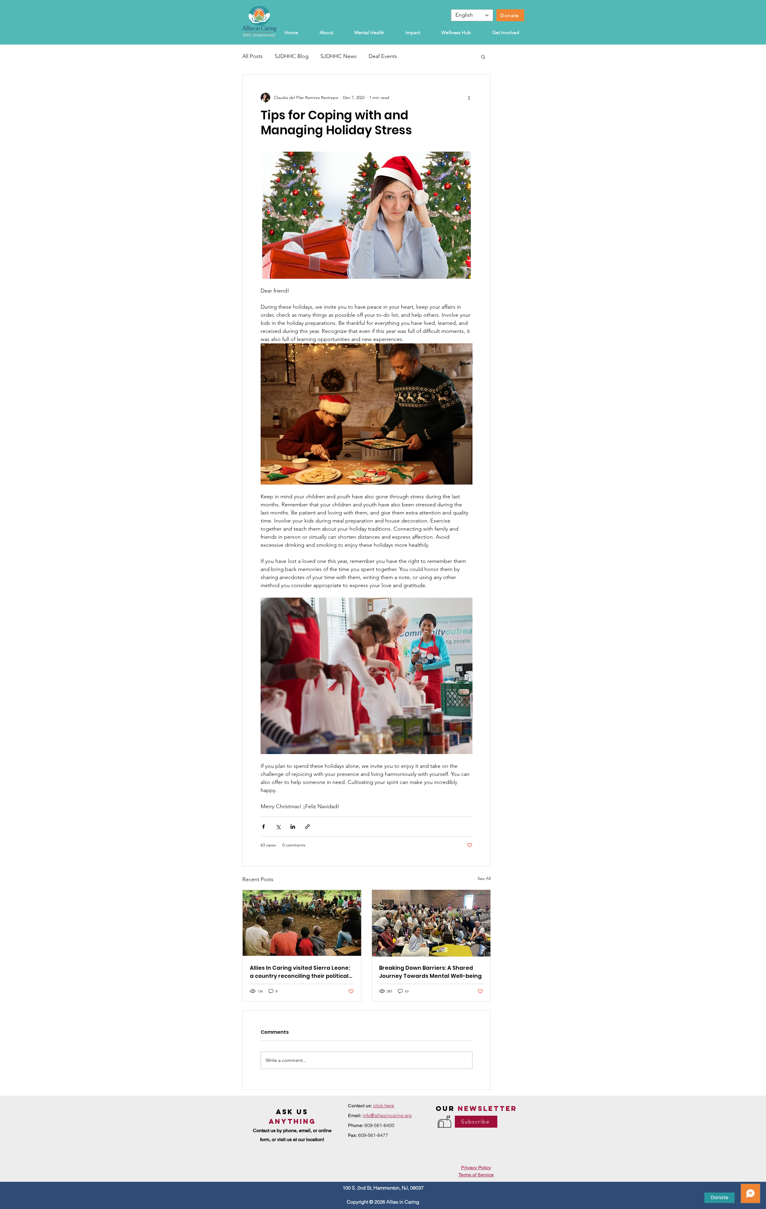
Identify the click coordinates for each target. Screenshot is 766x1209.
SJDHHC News (338, 56)
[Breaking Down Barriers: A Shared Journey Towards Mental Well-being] (431, 923)
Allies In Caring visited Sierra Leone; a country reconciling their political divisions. (300, 972)
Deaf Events (383, 56)
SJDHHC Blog (291, 56)
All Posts (252, 56)
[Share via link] (307, 826)
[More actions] (468, 97)
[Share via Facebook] (263, 826)
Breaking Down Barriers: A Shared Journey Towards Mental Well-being (430, 972)
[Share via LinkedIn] (293, 826)
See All (484, 878)
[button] (483, 56)
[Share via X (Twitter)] (278, 826)
